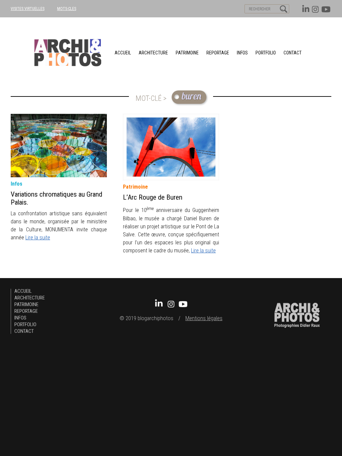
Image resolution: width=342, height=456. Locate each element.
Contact (293, 52)
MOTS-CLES (66, 8)
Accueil (123, 52)
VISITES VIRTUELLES (27, 8)
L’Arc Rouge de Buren (152, 197)
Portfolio (265, 52)
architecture (153, 52)
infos (16, 184)
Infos (242, 52)
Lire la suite (37, 237)
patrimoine (187, 52)
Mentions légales (203, 318)
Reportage (217, 52)
